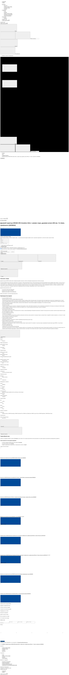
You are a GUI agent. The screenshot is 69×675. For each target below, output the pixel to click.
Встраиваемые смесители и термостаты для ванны (18, 90)
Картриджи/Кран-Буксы (24, 120)
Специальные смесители (11, 93)
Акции (3, 128)
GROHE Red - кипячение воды (14, 102)
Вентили (11, 120)
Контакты (5, 12)
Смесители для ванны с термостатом (13, 89)
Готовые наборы (16, 107)
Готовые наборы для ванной (16, 125)
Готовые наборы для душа (8, 126)
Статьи (3, 135)
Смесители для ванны (24, 92)
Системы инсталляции (19, 108)
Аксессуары (6, 107)
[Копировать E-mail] (9, 20)
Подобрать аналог (3, 253)
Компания (3, 133)
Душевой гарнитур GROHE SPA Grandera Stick (12, 644)
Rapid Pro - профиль (7, 119)
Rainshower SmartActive (7, 116)
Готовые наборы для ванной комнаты (27, 125)
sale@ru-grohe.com (5, 20)
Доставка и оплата (7, 7)
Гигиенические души (11, 107)
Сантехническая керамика (16, 92)
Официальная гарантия (4, 268)
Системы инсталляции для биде (9, 109)
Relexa (21, 116)
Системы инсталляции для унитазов (12, 110)
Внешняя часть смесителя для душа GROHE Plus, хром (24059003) (10, 516)
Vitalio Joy (31, 116)
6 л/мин (34, 644)
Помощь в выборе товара (8, 6)
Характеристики (21, 261)
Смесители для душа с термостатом (9, 99)
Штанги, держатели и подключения (21, 99)
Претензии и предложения (8, 14)
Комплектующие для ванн (8, 92)
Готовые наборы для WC (8, 125)
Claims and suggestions (7, 15)
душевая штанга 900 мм (28, 644)
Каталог (17, 63)
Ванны (32, 89)
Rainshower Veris (14, 116)
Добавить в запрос (3, 235)
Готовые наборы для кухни (16, 126)
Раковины (5, 89)
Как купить (3, 4)
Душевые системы (7, 98)
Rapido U (18, 116)
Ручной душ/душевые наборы (20, 98)
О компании (4, 10)
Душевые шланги (12, 98)
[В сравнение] (0, 467)
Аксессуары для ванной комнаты (20, 93)
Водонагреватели (7, 90)
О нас (5, 11)
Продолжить (2, 641)
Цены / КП (5, 5)
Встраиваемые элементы (16, 120)
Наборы (5, 124)
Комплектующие (22, 107)
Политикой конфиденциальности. (22, 642)
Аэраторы (8, 120)
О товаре (2, 261)
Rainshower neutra (9, 115)
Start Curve (24, 116)
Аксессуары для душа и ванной (15, 119)
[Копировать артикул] (7, 218)
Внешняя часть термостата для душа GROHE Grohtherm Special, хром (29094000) (13, 457)
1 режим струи (22, 644)
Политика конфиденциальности (22, 248)
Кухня (5, 100)
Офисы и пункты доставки (8, 13)
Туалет (5, 106)
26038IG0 (3, 644)
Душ (4, 94)
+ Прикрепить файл (3, 246)
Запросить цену (4, 19)
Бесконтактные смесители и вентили (24, 89)
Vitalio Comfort (28, 116)
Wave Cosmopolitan (7, 117)
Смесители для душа (28, 98)
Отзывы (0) (40, 261)
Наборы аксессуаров (24, 126)
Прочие (11, 117)
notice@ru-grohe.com (3, 669)
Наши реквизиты (4, 658)
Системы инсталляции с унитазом (23, 110)
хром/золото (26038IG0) (40, 644)
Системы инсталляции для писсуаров (20, 109)
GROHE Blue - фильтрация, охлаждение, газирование (12, 101)
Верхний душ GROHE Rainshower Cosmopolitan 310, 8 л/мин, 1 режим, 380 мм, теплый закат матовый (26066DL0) (18, 477)
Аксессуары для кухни (22, 102)
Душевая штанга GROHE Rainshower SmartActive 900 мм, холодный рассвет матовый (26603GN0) (15, 593)
